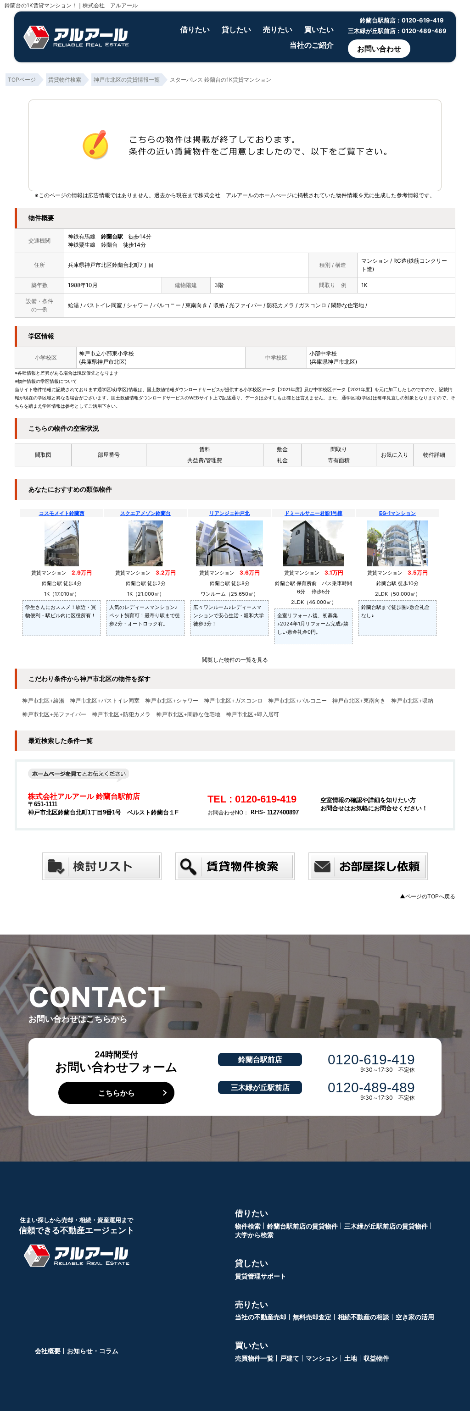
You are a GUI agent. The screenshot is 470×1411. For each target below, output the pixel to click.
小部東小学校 (117, 353)
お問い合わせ (379, 48)
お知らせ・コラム (92, 1351)
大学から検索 (254, 1235)
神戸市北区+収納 (412, 700)
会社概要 (48, 1351)
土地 (350, 1358)
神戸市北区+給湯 (43, 700)
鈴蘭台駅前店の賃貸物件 (302, 1226)
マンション (322, 1358)
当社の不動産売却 (260, 1317)
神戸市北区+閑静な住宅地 (188, 714)
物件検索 (248, 1226)
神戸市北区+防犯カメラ (121, 714)
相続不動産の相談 (363, 1317)
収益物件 (376, 1358)
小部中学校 (323, 353)
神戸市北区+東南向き (359, 700)
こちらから (116, 1092)
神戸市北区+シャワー (171, 700)
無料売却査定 (312, 1317)
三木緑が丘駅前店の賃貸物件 (386, 1226)
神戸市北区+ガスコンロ (233, 700)
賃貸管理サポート (260, 1276)
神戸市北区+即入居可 (252, 714)
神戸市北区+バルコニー (297, 700)
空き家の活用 (415, 1317)
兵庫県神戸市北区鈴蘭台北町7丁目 (111, 264)
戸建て (289, 1358)
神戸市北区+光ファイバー (54, 714)
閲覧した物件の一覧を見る (235, 659)
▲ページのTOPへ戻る (427, 896)
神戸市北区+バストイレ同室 (105, 700)
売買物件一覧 (254, 1358)
